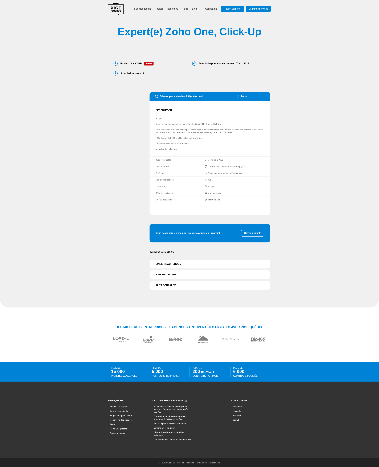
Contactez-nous (117, 433)
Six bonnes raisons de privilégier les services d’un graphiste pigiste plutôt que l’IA (171, 409)
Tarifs (185, 9)
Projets (159, 9)
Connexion (211, 9)
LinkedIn (237, 411)
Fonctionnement (142, 9)
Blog (194, 9)
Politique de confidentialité (208, 463)
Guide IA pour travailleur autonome (170, 423)
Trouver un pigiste (118, 406)
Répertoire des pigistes (121, 420)
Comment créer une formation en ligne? (172, 439)
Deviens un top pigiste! (164, 428)
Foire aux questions (119, 429)
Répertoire (172, 9)
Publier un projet (232, 9)
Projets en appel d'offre (121, 415)
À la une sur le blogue (167, 400)
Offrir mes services (258, 9)
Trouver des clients (119, 411)
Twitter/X (237, 415)
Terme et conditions (185, 463)
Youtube (237, 420)
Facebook (237, 406)
